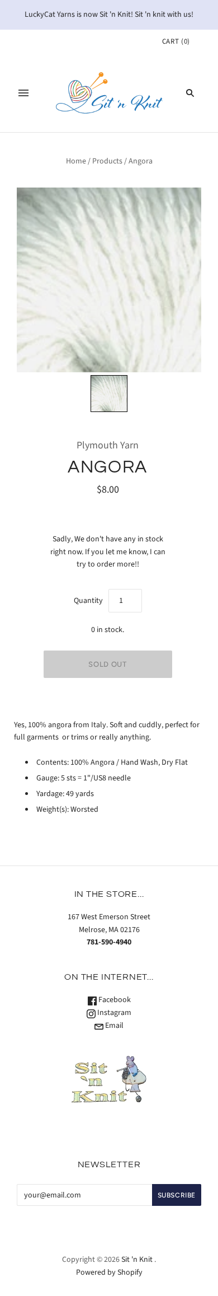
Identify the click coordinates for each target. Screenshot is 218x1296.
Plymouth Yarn (108, 445)
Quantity (88, 600)
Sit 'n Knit (137, 1259)
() (176, 41)
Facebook (114, 999)
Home (76, 161)
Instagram (113, 1012)
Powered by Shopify (109, 1272)
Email (113, 1025)
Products (107, 161)
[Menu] (23, 93)
